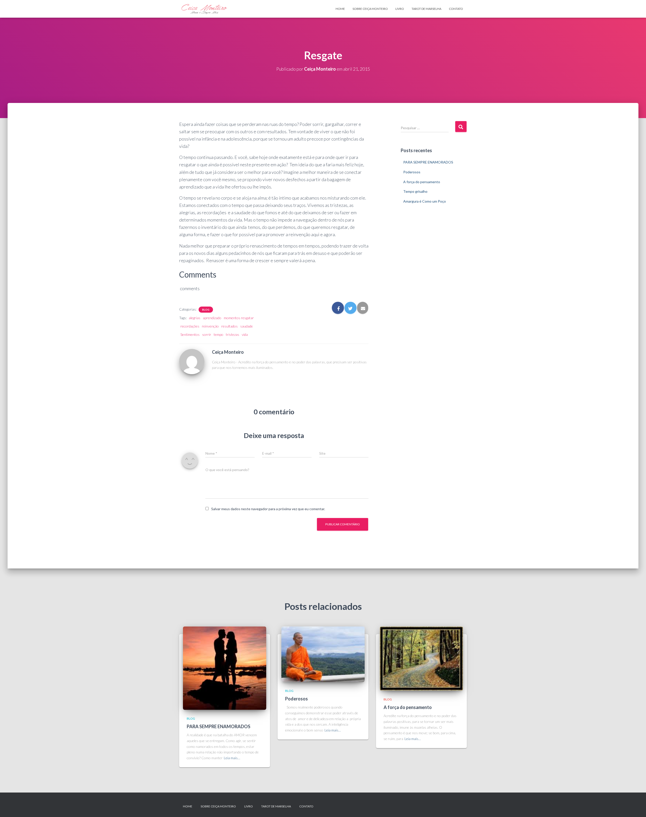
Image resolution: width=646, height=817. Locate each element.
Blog (205, 309)
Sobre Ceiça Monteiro (370, 9)
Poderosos (411, 172)
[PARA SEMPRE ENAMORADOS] (224, 667)
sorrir (206, 334)
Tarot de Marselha (426, 9)
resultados (229, 326)
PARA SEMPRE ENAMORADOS (428, 162)
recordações (189, 326)
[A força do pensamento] (421, 658)
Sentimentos (190, 334)
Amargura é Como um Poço (424, 201)
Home (340, 9)
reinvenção (210, 326)
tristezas (232, 334)
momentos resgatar (239, 318)
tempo (218, 334)
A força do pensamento (421, 182)
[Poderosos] (323, 653)
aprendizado (212, 318)
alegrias (194, 318)
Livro (399, 9)
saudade (246, 326)
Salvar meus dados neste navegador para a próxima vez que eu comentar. (268, 509)
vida (245, 334)
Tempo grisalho (415, 191)
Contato (456, 9)
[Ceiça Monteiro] (191, 361)
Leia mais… (232, 758)
